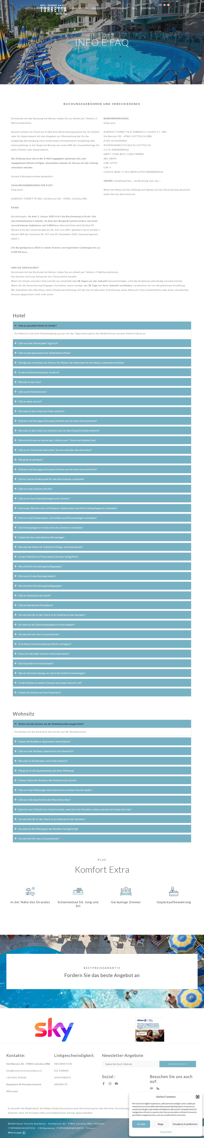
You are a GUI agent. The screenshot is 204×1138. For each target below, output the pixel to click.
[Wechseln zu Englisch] (162, 5)
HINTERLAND (118, 8)
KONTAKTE (148, 8)
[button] (197, 1096)
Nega (160, 1124)
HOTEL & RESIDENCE (37, 8)
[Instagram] (110, 1083)
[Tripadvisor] (151, 1088)
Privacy (90, 1128)
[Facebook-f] (103, 1083)
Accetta (141, 1124)
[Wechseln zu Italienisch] (168, 5)
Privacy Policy (166, 1132)
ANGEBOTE (99, 8)
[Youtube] (116, 1083)
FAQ (134, 8)
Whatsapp (15, 1132)
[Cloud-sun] (157, 1088)
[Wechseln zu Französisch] (166, 5)
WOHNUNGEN (78, 8)
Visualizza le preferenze (185, 1124)
